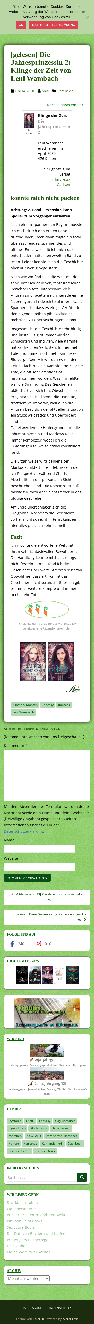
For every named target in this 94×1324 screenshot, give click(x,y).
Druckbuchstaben (22, 1202)
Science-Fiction (19, 1151)
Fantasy (48, 705)
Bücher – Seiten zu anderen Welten (38, 1214)
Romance (30, 1143)
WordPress (70, 1318)
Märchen (15, 1136)
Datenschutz (60, 1308)
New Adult (33, 1136)
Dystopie (15, 1121)
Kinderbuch (38, 1128)
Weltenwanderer (21, 1208)
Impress (64, 705)
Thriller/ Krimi (45, 1151)
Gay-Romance (65, 1121)
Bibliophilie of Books (24, 1221)
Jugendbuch (17, 1128)
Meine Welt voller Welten (29, 1251)
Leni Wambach (23, 712)
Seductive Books (21, 1227)
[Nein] (87, 17)
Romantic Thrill (52, 1143)
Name (9, 840)
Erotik (30, 1121)
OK (21, 25)
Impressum (32, 1308)
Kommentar (16, 745)
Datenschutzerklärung (53, 25)
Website (11, 858)
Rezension (65, 91)
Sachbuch (75, 1143)
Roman (14, 1143)
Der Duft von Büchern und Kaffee (36, 1233)
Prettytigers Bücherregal (28, 1239)
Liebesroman (60, 1128)
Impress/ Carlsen (62, 182)
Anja (45, 91)
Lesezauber (17, 1245)
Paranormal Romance (62, 1136)
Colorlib (38, 1318)
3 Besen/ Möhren (25, 705)
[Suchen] (82, 1177)
